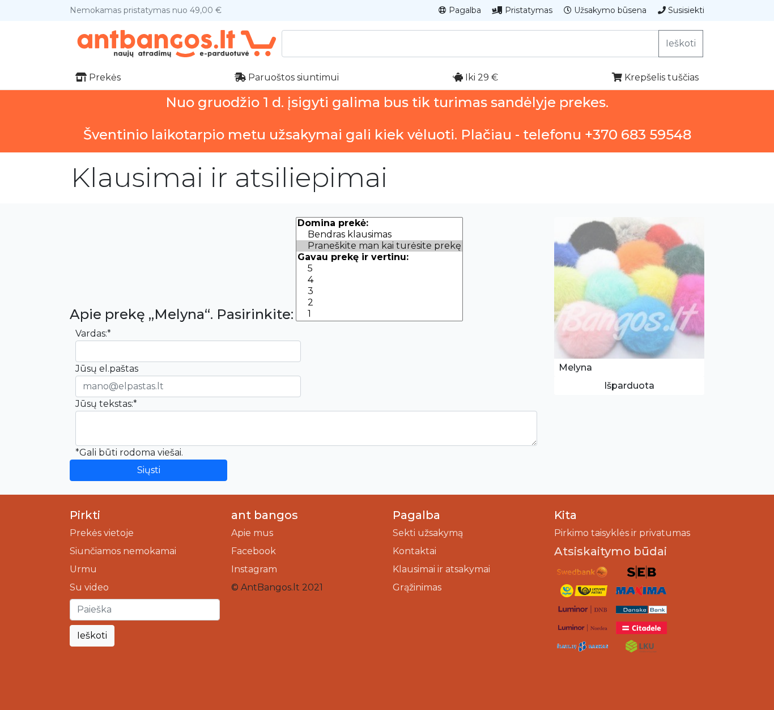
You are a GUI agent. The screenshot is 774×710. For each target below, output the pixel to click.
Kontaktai (414, 551)
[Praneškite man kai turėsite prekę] (379, 246)
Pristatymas (527, 10)
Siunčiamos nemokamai (123, 551)
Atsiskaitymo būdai (610, 551)
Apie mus (252, 533)
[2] (379, 302)
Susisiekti (685, 10)
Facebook (253, 551)
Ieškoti (681, 43)
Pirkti (85, 515)
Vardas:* (93, 333)
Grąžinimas (417, 587)
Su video (89, 587)
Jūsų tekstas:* (106, 403)
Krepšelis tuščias (660, 77)
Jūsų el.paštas (106, 368)
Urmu (83, 569)
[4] (379, 280)
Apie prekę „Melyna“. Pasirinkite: (182, 314)
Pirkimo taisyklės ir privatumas (622, 533)
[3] (379, 291)
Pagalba (463, 10)
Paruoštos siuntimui (292, 77)
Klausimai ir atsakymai (441, 569)
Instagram (254, 569)
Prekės (104, 77)
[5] (379, 268)
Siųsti (148, 470)
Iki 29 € (480, 77)
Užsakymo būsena (609, 10)
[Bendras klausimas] (379, 234)
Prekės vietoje (102, 533)
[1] (379, 314)
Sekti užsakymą (428, 533)
